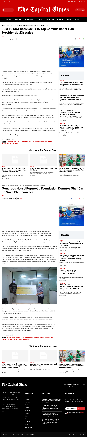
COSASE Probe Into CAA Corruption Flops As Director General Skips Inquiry (69, 112)
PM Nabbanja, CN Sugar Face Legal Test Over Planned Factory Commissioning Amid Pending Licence (71, 98)
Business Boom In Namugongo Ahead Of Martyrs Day (43, 169)
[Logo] (43, 9)
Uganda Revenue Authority (10, 143)
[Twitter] (9, 1)
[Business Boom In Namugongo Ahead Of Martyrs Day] (43, 160)
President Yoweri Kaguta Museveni (42, 141)
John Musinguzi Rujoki (24, 141)
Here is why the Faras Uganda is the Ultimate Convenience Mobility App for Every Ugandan (71, 170)
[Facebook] (2, 1)
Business (32, 166)
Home (3, 25)
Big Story (62, 94)
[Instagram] (4, 1)
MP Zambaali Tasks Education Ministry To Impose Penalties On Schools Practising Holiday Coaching (71, 127)
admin (20, 39)
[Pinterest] (79, 39)
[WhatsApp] (83, 39)
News (7, 25)
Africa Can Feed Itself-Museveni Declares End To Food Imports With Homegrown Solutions (14, 170)
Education (62, 123)
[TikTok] (7, 1)
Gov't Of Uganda (11, 141)
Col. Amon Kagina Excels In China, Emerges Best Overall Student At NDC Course (71, 84)
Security (61, 80)
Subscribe (81, 408)
